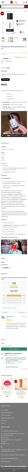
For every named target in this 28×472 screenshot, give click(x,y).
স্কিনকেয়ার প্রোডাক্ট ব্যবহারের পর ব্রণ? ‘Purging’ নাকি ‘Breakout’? (11, 440)
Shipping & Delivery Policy (8, 418)
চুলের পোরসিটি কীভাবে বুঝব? (6, 431)
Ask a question (14, 349)
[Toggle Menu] (3, 2)
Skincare (14, 53)
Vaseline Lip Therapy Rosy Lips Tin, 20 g (7, 392)
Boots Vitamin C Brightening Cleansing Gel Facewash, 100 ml (21, 393)
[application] (14, 124)
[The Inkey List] (6, 267)
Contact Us (4, 420)
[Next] (25, 22)
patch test (12, 237)
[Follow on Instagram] (4, 85)
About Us (3, 423)
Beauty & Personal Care (6, 53)
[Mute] (23, 135)
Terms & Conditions (6, 415)
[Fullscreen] (25, 135)
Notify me (5, 79)
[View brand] (6, 58)
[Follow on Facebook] (2, 85)
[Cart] (26, 2)
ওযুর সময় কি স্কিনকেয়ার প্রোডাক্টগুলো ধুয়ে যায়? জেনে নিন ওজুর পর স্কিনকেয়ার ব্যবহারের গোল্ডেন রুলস (12, 434)
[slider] (13, 135)
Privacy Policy (4, 410)
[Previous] (3, 22)
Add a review (14, 291)
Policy (11, 412)
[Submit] (25, 6)
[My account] (24, 2)
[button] (14, 124)
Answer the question (12, 367)
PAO (4, 160)
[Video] (2, 33)
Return (3, 412)
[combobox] (12, 6)
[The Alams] (14, 2)
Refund (8, 412)
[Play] (2, 135)
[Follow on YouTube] (6, 85)
